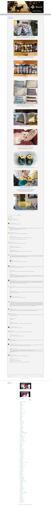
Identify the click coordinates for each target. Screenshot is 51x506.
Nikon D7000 (21, 466)
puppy (20, 475)
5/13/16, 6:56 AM (14, 254)
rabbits (20, 476)
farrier (20, 438)
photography (21, 470)
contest (20, 423)
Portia (10, 313)
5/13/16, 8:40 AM (16, 296)
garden (20, 443)
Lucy (20, 460)
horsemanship (21, 456)
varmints (21, 494)
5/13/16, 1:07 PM (16, 326)
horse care (21, 453)
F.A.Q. (14, 14)
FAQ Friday (21, 437)
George (20, 444)
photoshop (21, 471)
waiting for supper (22, 499)
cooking (21, 424)
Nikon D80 (21, 467)
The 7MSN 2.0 (21, 489)
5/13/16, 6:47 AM (17, 250)
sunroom (21, 488)
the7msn (13, 260)
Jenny (10, 265)
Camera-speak (17, 14)
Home (8, 14)
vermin (20, 495)
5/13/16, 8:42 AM (14, 301)
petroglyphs (21, 469)
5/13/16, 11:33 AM (15, 318)
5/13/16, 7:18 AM (13, 270)
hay (20, 447)
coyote (20, 425)
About (11, 14)
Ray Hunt (21, 481)
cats (20, 418)
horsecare (21, 455)
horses (20, 457)
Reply (10, 230)
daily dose (21, 428)
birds (20, 411)
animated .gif (21, 405)
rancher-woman (21, 479)
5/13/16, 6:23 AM (15, 246)
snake (20, 485)
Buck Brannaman (22, 414)
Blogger (32, 504)
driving (20, 434)
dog (20, 430)
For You (24, 14)
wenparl (11, 301)
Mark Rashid (21, 461)
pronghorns (21, 474)
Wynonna (21, 502)
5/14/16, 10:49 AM (15, 348)
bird (20, 410)
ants (20, 406)
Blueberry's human (12, 326)
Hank (20, 446)
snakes (20, 486)
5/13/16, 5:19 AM (15, 236)
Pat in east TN (11, 232)
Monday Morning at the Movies (23, 462)
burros (20, 416)
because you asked (22, 409)
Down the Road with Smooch (23, 432)
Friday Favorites (21, 442)
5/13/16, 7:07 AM (13, 265)
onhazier (11, 254)
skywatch (21, 483)
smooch (21, 484)
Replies (11, 259)
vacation (21, 493)
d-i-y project (21, 427)
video (20, 497)
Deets (20, 429)
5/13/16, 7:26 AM (16, 260)
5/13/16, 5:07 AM (15, 232)
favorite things (21, 439)
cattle (20, 419)
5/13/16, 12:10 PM (15, 322)
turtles (20, 490)
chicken (21, 420)
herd (20, 448)
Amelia (20, 404)
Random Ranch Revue (22, 480)
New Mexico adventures (22, 465)
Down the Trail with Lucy (22, 433)
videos (20, 498)
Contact (21, 14)
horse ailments (21, 452)
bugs (20, 415)
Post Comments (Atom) (27, 378)
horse (20, 451)
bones (20, 413)
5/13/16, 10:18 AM (13, 313)
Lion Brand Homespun (22, 56)
